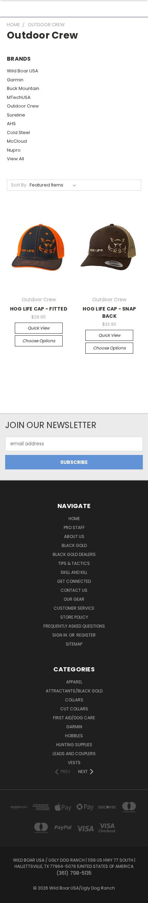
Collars (74, 700)
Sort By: (19, 185)
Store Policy (74, 617)
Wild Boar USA (22, 71)
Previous (10, 896)
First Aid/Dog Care (74, 718)
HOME (74, 518)
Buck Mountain (23, 88)
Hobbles (74, 736)
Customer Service (74, 608)
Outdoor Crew (23, 106)
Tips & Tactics (74, 563)
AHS (11, 123)
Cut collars (74, 709)
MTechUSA (19, 97)
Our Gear (74, 599)
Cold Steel (18, 132)
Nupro (14, 150)
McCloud (17, 141)
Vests (74, 762)
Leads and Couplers (74, 754)
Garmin (15, 80)
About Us (74, 536)
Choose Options (38, 341)
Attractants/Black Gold (74, 691)
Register (86, 635)
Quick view (39, 328)
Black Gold (74, 545)
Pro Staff (74, 527)
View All (15, 158)
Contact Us (74, 590)
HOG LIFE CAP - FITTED (38, 308)
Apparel (74, 682)
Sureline (16, 115)
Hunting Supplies (74, 745)
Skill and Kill (74, 572)
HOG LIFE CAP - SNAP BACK (109, 312)
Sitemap (74, 644)
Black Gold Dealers (74, 554)
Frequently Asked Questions (74, 626)
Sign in (60, 635)
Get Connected (74, 581)
